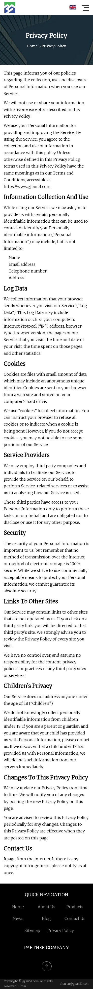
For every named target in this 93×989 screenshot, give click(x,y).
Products (74, 906)
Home (32, 46)
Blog (46, 918)
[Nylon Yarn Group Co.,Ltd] (10, 7)
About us (46, 906)
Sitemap (32, 930)
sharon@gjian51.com (74, 984)
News (18, 918)
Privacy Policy (60, 930)
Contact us (74, 918)
